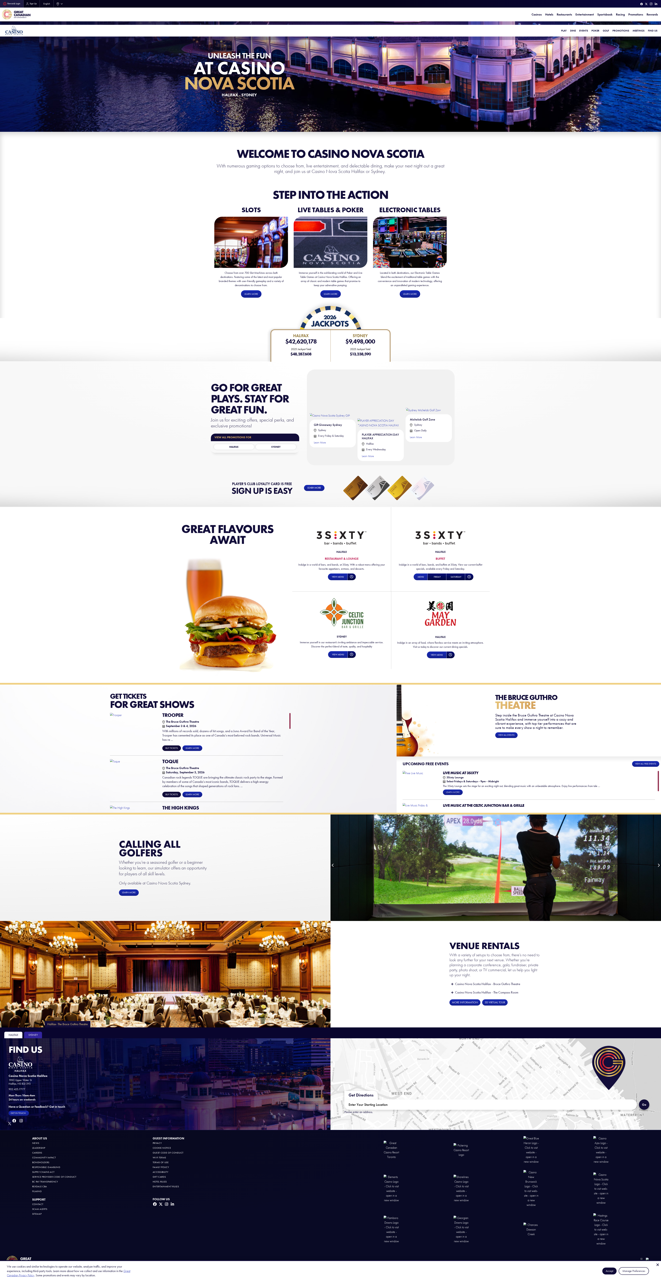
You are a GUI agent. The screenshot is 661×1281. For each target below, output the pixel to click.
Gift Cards (159, 1176)
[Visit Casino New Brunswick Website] (531, 1188)
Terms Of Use (161, 1162)
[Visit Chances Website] (531, 1229)
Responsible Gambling (46, 1167)
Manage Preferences (633, 1271)
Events (583, 30)
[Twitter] (646, 4)
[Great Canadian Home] (16, 14)
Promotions (635, 14)
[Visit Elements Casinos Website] (391, 1188)
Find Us (652, 30)
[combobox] (59, 4)
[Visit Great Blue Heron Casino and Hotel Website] (531, 1150)
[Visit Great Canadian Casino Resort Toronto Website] (391, 1150)
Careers (37, 1152)
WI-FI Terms (159, 1157)
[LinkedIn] (656, 4)
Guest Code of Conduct (168, 1152)
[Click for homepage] (14, 30)
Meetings (638, 30)
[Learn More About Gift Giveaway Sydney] (330, 394)
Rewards (652, 14)
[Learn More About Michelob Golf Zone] (423, 392)
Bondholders (41, 1162)
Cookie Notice (162, 1147)
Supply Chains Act (43, 1172)
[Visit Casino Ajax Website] (601, 1150)
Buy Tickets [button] (171, 748)
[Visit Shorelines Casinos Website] (461, 1188)
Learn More (320, 442)
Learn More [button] (192, 748)
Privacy (157, 1143)
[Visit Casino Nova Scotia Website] (601, 1188)
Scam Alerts (40, 1209)
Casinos (537, 14)
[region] (200, 762)
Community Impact (44, 1157)
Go (645, 1102)
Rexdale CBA (39, 1186)
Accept (609, 1271)
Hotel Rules (160, 1181)
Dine (573, 30)
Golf (606, 30)
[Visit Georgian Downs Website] (461, 1229)
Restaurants (564, 14)
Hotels (549, 14)
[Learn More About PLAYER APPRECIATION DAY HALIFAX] (381, 399)
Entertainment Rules (166, 1186)
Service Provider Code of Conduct (54, 1176)
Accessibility (160, 1172)
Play (564, 30)
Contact (37, 1204)
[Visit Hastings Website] (601, 1229)
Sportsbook (604, 14)
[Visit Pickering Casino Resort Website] (461, 1150)
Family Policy (161, 1167)
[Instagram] (651, 3)
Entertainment (584, 14)
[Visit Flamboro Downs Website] (391, 1229)
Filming (37, 1191)
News (35, 1143)
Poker (595, 30)
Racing (620, 14)
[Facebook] (641, 4)
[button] (337, 576)
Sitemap (37, 1213)
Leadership (38, 1147)
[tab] (13, 1035)
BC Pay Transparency (45, 1181)
